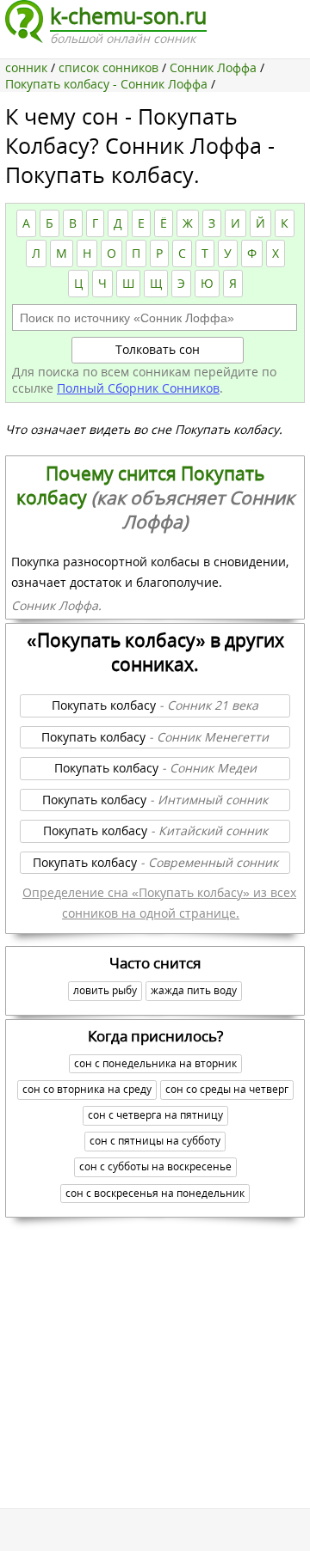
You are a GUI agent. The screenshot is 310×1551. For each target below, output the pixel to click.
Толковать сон (157, 349)
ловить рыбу (105, 990)
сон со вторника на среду (87, 1089)
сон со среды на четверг (226, 1089)
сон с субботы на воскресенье (155, 1166)
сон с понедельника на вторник (155, 1063)
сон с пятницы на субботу (155, 1140)
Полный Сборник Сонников (138, 388)
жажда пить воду (194, 990)
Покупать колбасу (155, 705)
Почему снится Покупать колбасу (155, 497)
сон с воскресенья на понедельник (155, 1193)
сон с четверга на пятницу (155, 1115)
